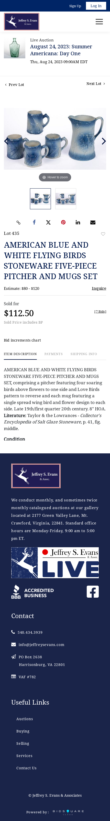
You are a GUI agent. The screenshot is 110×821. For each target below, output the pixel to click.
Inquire (99, 288)
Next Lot (94, 83)
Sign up (75, 6)
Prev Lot (16, 84)
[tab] (20, 356)
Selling (22, 743)
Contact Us (26, 767)
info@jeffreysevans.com (41, 644)
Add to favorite (103, 234)
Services (24, 755)
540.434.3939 (30, 632)
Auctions (24, 718)
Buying (23, 731)
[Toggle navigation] (99, 21)
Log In (96, 5)
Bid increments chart (22, 340)
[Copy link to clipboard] (19, 223)
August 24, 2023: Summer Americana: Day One (61, 50)
